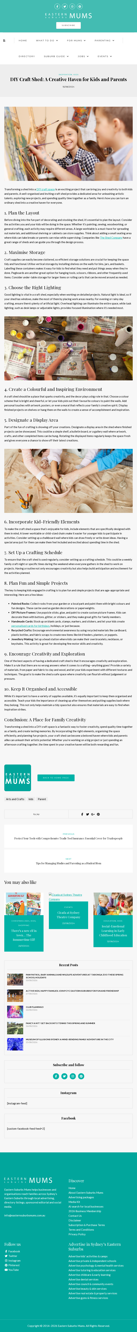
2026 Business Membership (84, 1211)
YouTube (13, 1269)
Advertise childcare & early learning (89, 1274)
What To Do (45, 40)
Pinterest (14, 1265)
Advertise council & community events (90, 1284)
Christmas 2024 (20, 921)
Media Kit (74, 1201)
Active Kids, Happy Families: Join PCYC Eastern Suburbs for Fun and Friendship (72, 990)
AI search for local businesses (85, 1206)
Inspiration (65, 74)
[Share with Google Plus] (92, 814)
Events (103, 56)
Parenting (103, 40)
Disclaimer (74, 1220)
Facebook (14, 1251)
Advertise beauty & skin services (87, 1288)
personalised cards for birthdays (30, 625)
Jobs (81, 56)
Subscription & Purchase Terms (86, 1225)
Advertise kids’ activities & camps (88, 1256)
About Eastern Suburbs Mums (85, 1192)
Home (23, 40)
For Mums (74, 40)
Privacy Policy (77, 1234)
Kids (75, 74)
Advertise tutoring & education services (92, 1270)
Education (110, 921)
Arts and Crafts (15, 799)
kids (31, 799)
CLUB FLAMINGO (35, 1007)
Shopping (23, 925)
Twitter (12, 1255)
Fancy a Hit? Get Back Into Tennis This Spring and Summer (60, 1023)
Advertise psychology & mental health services (96, 1265)
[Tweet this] (87, 814)
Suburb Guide (54, 56)
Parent (42, 799)
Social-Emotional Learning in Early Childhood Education (113, 930)
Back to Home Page (56, 778)
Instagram (14, 1260)
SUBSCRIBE (68, 25)
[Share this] (81, 814)
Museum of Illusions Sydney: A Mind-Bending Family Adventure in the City (70, 1039)
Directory (27, 56)
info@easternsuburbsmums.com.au (24, 1215)
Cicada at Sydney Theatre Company (68, 915)
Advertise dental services (83, 1279)
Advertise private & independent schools (92, 1260)
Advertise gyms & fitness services (88, 1297)
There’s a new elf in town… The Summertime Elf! (24, 935)
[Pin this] (98, 814)
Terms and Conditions (81, 1229)
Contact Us (75, 1215)
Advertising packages (81, 1197)
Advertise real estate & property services (92, 1293)
